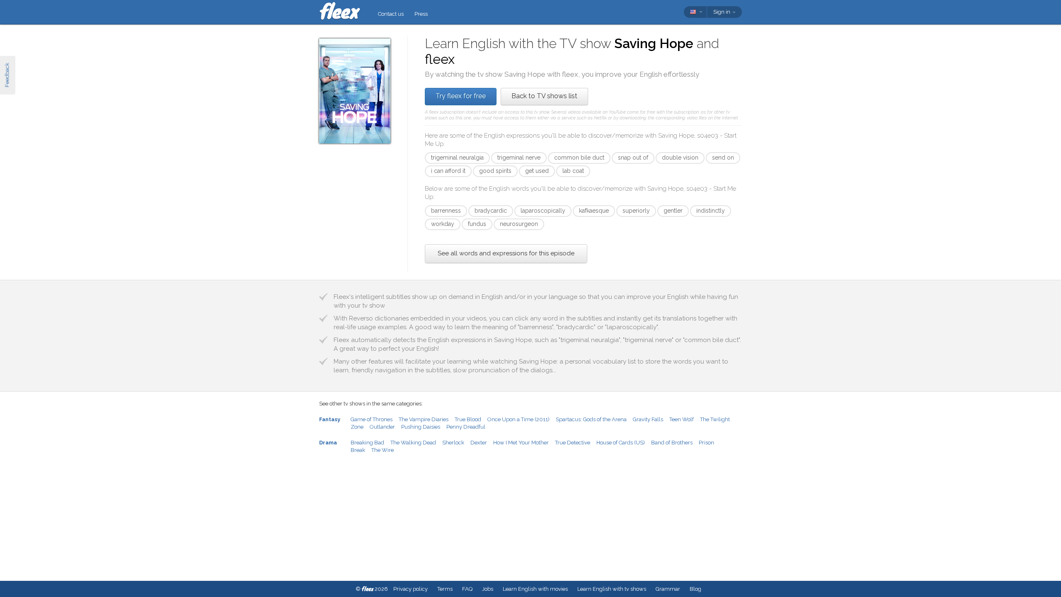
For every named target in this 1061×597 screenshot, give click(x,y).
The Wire (382, 450)
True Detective (572, 442)
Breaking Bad (367, 442)
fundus (477, 224)
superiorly (636, 210)
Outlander (382, 427)
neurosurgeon (519, 224)
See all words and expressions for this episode (506, 253)
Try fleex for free (461, 96)
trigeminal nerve (518, 157)
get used (537, 170)
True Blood (468, 419)
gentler (673, 210)
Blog (695, 589)
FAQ (467, 589)
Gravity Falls (648, 419)
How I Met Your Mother (521, 442)
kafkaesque (594, 210)
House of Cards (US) (620, 442)
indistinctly (710, 210)
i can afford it (448, 170)
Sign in (722, 12)
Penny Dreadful (465, 427)
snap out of (633, 157)
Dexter (478, 442)
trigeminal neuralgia (457, 157)
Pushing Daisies (420, 427)
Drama (328, 442)
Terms (445, 589)
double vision (680, 157)
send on (723, 157)
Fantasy (329, 419)
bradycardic (491, 210)
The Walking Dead (413, 442)
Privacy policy (410, 589)
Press (421, 14)
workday (442, 224)
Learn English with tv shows (611, 589)
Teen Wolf (681, 419)
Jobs (487, 589)
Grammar (668, 589)
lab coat (573, 170)
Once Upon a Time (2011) (518, 419)
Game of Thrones (371, 419)
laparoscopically (543, 210)
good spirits (495, 170)
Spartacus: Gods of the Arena (591, 419)
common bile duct (579, 157)
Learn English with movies (535, 589)
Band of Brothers (672, 442)
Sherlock (453, 442)
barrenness (446, 210)
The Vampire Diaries (423, 419)
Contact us (391, 14)
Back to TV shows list (544, 96)
